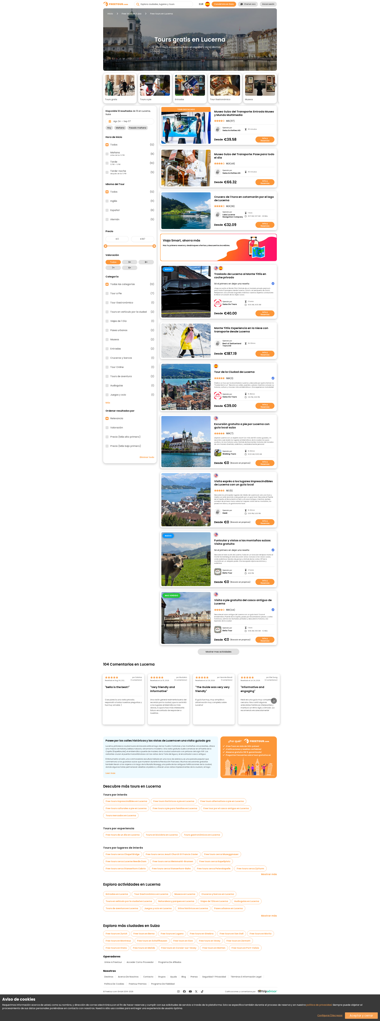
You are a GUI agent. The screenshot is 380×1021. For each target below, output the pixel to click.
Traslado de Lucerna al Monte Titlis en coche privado (240, 275)
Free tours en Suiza (131, 13)
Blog (184, 976)
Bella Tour (227, 573)
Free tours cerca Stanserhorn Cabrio (126, 868)
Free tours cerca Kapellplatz (214, 861)
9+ (129, 262)
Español (132, 210)
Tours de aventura (132, 376)
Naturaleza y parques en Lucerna (176, 901)
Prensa (194, 976)
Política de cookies (114, 983)
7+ (113, 267)
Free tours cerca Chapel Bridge (123, 854)
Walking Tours (229, 454)
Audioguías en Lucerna (246, 901)
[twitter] (196, 991)
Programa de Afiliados (169, 962)
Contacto (148, 976)
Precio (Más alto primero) (125, 436)
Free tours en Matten (213, 947)
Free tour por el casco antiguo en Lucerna (226, 808)
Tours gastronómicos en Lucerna (202, 834)
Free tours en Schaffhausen (152, 940)
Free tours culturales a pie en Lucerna (126, 808)
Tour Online (132, 367)
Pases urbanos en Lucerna (228, 908)
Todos (113, 262)
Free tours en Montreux (118, 940)
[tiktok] (202, 991)
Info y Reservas (265, 139)
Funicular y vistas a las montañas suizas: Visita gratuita (242, 542)
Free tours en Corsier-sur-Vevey (178, 947)
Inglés (132, 201)
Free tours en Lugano (172, 933)
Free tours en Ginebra (201, 933)
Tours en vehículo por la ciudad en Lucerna (129, 901)
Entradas (132, 348)
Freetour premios (138, 983)
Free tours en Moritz (260, 933)
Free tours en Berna (144, 933)
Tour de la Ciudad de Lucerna (234, 372)
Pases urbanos (132, 330)
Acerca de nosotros (128, 976)
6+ (129, 267)
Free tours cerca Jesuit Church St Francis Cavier (172, 854)
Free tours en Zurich (116, 933)
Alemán (132, 219)
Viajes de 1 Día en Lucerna (214, 901)
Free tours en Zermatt (238, 940)
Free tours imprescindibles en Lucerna (126, 801)
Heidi (225, 513)
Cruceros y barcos (132, 357)
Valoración (116, 427)
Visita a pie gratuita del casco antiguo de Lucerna (243, 602)
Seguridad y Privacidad (214, 976)
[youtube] (190, 991)
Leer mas (110, 773)
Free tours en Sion (183, 940)
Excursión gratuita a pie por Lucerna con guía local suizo (242, 425)
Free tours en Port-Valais (245, 947)
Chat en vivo (249, 4)
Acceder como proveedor (140, 962)
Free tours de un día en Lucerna (123, 834)
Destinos (108, 976)
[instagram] (178, 991)
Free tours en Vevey (209, 940)
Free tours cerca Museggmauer (221, 854)
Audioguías (132, 385)
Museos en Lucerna (184, 894)
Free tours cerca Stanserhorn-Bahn (171, 868)
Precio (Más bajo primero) (125, 446)
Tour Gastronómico (132, 302)
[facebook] (184, 991)
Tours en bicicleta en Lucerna (162, 834)
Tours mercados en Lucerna (121, 815)
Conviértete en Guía (224, 4)
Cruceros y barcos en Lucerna (217, 894)
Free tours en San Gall (231, 933)
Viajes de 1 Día (132, 321)
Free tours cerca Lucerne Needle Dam (126, 861)
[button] (120, 88)
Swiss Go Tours (230, 304)
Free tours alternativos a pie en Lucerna (222, 801)
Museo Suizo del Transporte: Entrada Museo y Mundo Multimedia (244, 113)
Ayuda (173, 976)
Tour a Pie (132, 293)
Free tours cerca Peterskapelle (214, 868)
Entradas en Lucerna (117, 894)
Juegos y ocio (132, 394)
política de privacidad (319, 1005)
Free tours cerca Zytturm (250, 868)
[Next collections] (274, 85)
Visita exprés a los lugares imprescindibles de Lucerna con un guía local (243, 483)
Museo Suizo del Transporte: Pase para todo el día (244, 156)
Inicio (110, 13)
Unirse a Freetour (113, 962)
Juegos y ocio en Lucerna (158, 908)
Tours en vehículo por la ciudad (132, 311)
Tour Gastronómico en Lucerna (151, 894)
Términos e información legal (246, 976)
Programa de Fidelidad (163, 983)
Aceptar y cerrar (361, 1016)
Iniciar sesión (268, 4)
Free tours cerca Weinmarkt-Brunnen (173, 861)
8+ (146, 262)
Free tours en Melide (144, 947)
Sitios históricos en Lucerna (193, 908)
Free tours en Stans (116, 947)
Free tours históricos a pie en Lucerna (173, 801)
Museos (132, 339)
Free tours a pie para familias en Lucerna (175, 808)
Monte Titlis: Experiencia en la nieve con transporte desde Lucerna (241, 329)
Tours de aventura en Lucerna (122, 908)
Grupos (162, 976)
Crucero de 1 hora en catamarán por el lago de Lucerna (244, 198)
